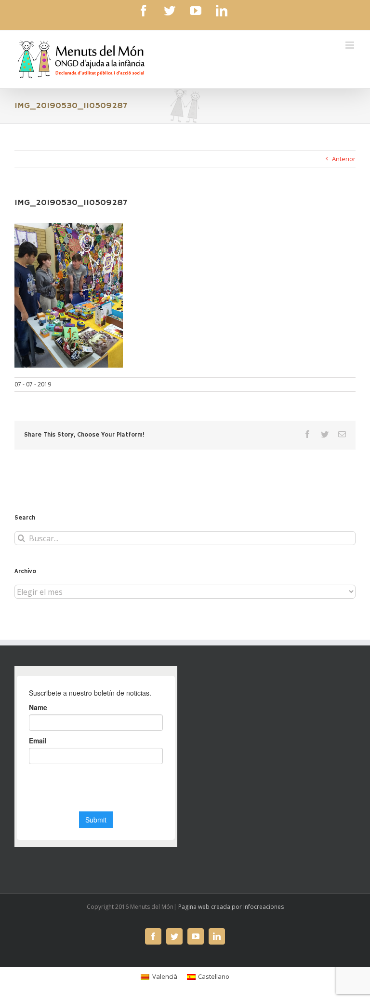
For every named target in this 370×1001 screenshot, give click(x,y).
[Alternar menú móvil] (350, 45)
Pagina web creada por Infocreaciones (231, 907)
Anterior (344, 158)
